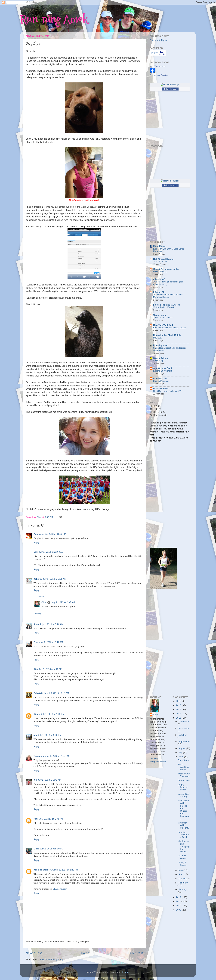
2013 (179, 718)
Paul (36, 819)
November (184, 728)
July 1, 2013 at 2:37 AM (63, 602)
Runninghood (160, 345)
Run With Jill (160, 378)
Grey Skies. (183, 760)
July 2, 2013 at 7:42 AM (49, 780)
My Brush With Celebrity (183, 825)
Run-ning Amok (54, 19)
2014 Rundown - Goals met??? (167, 391)
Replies (40, 597)
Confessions (184, 780)
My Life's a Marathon (158, 66)
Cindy (37, 714)
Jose (36, 624)
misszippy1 (159, 279)
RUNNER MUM (161, 388)
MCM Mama (159, 246)
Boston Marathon (161, 381)
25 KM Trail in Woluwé (163, 307)
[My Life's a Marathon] (152, 72)
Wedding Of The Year (184, 775)
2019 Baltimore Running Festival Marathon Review (168, 295)
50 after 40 (158, 292)
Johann (38, 579)
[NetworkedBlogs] (170, 84)
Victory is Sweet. (182, 863)
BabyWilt (38, 693)
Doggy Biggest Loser (183, 787)
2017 (179, 701)
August (182, 748)
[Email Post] (60, 517)
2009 (179, 910)
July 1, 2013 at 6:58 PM (49, 735)
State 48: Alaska (160, 261)
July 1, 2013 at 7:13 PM (57, 756)
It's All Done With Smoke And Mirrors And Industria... (184, 809)
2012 (179, 897)
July (181, 752)
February (183, 883)
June (181, 756)
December (184, 721)
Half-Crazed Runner (163, 259)
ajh (35, 735)
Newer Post (34, 953)
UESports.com (60, 889)
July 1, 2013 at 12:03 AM (51, 552)
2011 (178, 901)
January (183, 889)
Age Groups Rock (162, 368)
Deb (36, 552)
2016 (179, 705)
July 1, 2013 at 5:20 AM (51, 624)
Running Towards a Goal (183, 834)
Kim (36, 669)
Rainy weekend (160, 271)
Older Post (135, 953)
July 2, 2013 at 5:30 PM (51, 849)
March (182, 878)
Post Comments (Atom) (51, 959)
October (183, 735)
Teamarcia (39, 756)
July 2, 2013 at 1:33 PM (51, 819)
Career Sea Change (183, 795)
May (181, 870)
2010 (179, 905)
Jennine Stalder (42, 870)
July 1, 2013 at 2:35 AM (54, 579)
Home (85, 953)
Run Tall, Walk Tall (163, 325)
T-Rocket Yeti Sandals (163, 317)
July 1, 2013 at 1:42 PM (52, 714)
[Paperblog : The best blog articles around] (158, 55)
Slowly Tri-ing (160, 358)
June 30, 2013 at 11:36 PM (52, 534)
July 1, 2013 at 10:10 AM (56, 693)
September (184, 741)
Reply (36, 542)
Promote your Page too (159, 75)
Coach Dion (159, 315)
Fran (36, 642)
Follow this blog (170, 89)
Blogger (126, 972)
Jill (35, 780)
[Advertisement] (162, 494)
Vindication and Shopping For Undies (184, 846)
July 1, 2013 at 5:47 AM (51, 642)
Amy (36, 534)
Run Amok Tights (158, 40)
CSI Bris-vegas (182, 857)
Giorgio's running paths (166, 269)
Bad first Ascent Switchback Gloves (169, 327)
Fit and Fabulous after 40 (166, 305)
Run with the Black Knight (167, 335)
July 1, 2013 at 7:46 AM (50, 669)
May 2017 (157, 338)
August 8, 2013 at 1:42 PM (64, 870)
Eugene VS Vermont (162, 371)
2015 (179, 709)
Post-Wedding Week (183, 767)
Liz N (36, 849)
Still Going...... (160, 361)
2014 (179, 713)
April (181, 874)
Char (43, 602)
